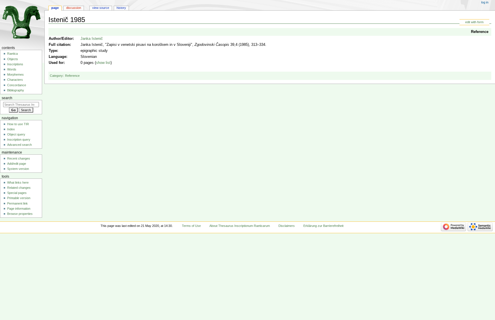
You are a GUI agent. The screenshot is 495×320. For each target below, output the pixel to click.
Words (11, 69)
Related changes (19, 187)
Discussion (73, 7)
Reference (479, 32)
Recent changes (18, 158)
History (121, 7)
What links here (18, 182)
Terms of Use (191, 225)
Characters (15, 79)
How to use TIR (18, 124)
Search (7, 98)
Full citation (59, 45)
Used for (56, 63)
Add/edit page (16, 163)
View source (100, 7)
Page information (18, 208)
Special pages (17, 193)
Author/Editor (61, 39)
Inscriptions (15, 64)
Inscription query (18, 139)
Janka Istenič (91, 39)
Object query (16, 134)
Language (57, 57)
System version (18, 168)
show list (103, 63)
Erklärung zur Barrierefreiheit (323, 225)
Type (53, 51)
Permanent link (17, 203)
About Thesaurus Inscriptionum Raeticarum (239, 225)
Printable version (18, 198)
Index (11, 129)
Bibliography (15, 90)
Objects (12, 59)
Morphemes (15, 74)
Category (56, 75)
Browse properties (20, 213)
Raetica (12, 53)
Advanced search (19, 144)
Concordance (16, 85)
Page (55, 7)
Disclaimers (286, 225)
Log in (484, 2)
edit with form (474, 22)
